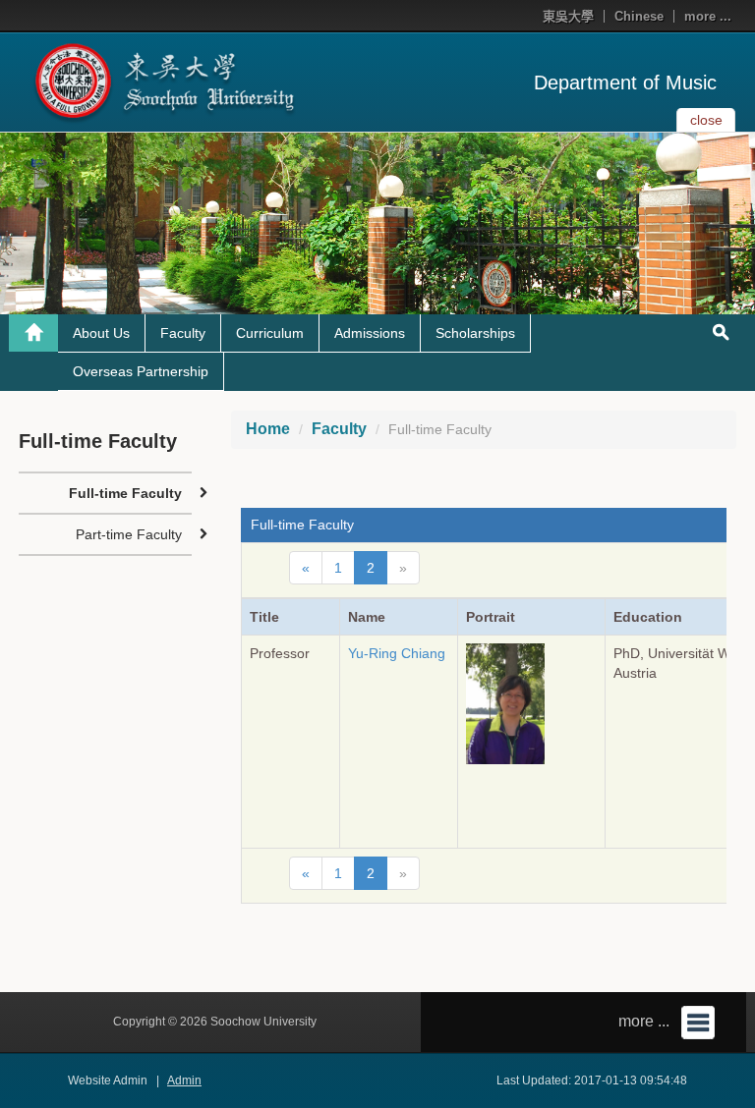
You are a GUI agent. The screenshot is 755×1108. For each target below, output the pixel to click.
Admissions (369, 333)
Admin (184, 1080)
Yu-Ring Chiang (396, 653)
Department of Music (625, 82)
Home (268, 428)
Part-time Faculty (129, 534)
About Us (101, 333)
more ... (707, 16)
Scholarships (475, 333)
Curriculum (270, 333)
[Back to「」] (33, 333)
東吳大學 (568, 16)
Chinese (639, 16)
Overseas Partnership (140, 371)
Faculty (182, 333)
